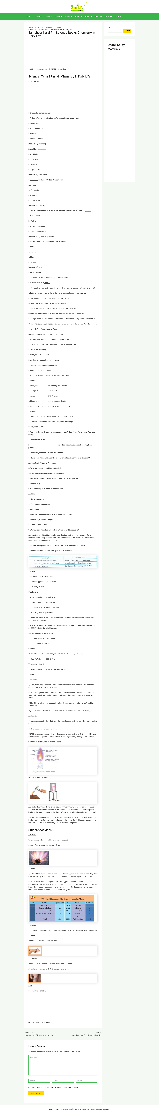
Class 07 (88, 17)
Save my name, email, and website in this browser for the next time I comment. (54, 1087)
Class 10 (118, 17)
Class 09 (108, 17)
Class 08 (98, 17)
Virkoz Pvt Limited (88, 1109)
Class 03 (48, 17)
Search (110, 27)
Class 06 (78, 17)
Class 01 (29, 17)
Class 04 (58, 17)
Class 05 (68, 17)
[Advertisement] (62, 54)
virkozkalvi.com (66, 1109)
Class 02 (39, 17)
